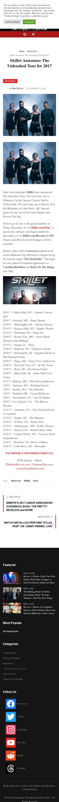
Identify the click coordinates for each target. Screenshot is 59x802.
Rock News (32, 51)
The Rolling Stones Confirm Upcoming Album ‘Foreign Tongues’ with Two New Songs (37, 594)
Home (22, 51)
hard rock (16, 480)
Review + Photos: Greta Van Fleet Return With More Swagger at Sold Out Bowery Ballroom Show (39, 579)
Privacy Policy (30, 789)
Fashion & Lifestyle (12, 679)
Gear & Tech (9, 673)
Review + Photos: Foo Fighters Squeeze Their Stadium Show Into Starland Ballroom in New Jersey (39, 610)
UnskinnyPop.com (42, 464)
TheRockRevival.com (18, 464)
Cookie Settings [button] (13, 21)
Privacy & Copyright (14, 797)
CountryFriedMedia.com (29, 468)
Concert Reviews (11, 658)
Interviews (8, 663)
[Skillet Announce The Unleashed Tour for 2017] (29, 114)
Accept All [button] (29, 21)
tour (36, 480)
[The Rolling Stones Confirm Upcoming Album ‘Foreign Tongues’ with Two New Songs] (12, 593)
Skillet (27, 480)
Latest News (9, 653)
